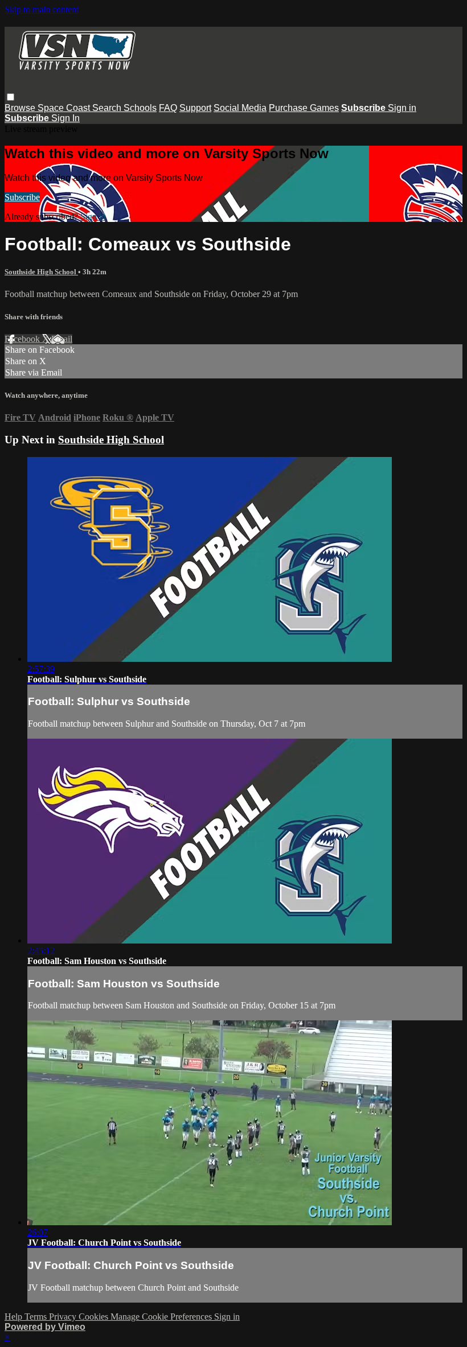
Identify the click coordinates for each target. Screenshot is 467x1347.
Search (108, 108)
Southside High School (41, 271)
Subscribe (22, 197)
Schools (140, 108)
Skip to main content (42, 9)
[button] (10, 97)
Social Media (240, 108)
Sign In (65, 118)
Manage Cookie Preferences (162, 1316)
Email (61, 339)
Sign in (402, 108)
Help (14, 1316)
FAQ (168, 108)
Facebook (23, 339)
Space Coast (65, 108)
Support (195, 108)
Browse (21, 108)
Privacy (64, 1316)
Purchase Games (304, 108)
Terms (36, 1316)
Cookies (94, 1316)
